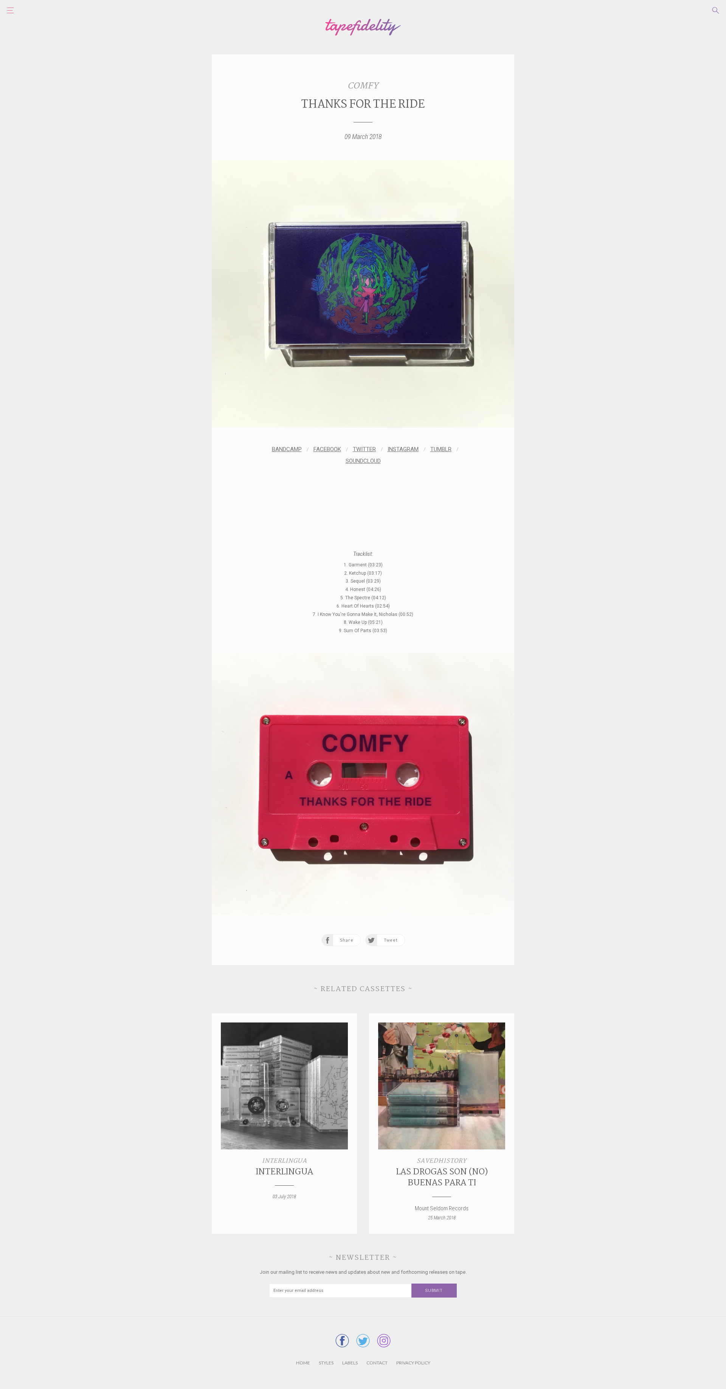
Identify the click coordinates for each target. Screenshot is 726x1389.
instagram (403, 449)
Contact (377, 1363)
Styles (326, 1363)
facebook (327, 449)
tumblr (440, 449)
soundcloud (363, 461)
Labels (350, 1363)
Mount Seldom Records (441, 1208)
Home (303, 1363)
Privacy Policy (413, 1363)
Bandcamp (287, 449)
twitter (364, 449)
